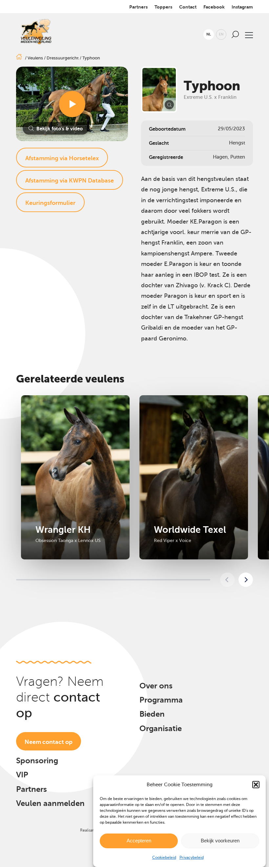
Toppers (163, 7)
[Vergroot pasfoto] (159, 90)
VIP (22, 774)
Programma (161, 699)
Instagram (242, 7)
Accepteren (139, 840)
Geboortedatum (167, 129)
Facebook (214, 7)
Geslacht (159, 143)
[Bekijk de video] (72, 104)
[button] (256, 784)
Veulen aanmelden (50, 803)
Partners (138, 7)
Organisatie (160, 728)
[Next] (245, 580)
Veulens (35, 57)
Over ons (156, 685)
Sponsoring (37, 760)
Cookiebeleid (164, 857)
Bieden (152, 714)
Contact (188, 7)
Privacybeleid (191, 857)
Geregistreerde (166, 157)
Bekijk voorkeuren (220, 840)
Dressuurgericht (63, 57)
